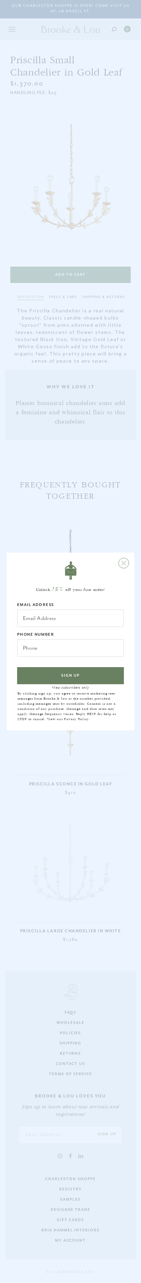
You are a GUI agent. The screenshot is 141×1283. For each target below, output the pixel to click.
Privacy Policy (76, 719)
